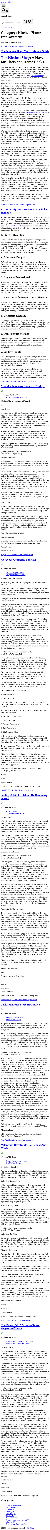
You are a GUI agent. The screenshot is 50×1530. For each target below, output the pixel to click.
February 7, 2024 (7, 205)
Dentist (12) (10, 1509)
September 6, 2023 (8, 381)
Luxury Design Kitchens (15, 573)
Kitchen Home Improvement (22, 46)
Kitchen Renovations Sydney (16, 1161)
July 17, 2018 (6, 1140)
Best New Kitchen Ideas (14, 1018)
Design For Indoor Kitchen (15, 575)
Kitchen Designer (12, 811)
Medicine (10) (11, 1514)
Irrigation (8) (10, 1522)
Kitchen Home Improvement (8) (17, 1520)
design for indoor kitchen (14, 226)
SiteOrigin (30, 1528)
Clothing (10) (10, 1512)
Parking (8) (10, 1516)
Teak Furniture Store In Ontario (20, 1004)
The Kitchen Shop (15, 57)
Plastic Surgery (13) (13, 1507)
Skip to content (6, 2)
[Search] (28, 21)
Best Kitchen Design (13, 1020)
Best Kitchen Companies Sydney (18, 1343)
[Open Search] (5, 10)
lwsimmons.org (6, 27)
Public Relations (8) (13, 1518)
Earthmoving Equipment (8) (16, 1524)
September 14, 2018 (8, 1000)
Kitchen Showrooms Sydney (16, 397)
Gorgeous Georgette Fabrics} (18, 559)
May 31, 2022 (6, 555)
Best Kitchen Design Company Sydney (20, 1341)
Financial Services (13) (14, 1505)
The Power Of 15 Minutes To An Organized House (20, 1327)
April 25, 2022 (6, 790)
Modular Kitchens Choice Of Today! (23, 386)
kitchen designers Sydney (34, 112)
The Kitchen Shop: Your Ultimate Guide (25, 51)
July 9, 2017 (5, 1320)
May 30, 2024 (6, 46)
